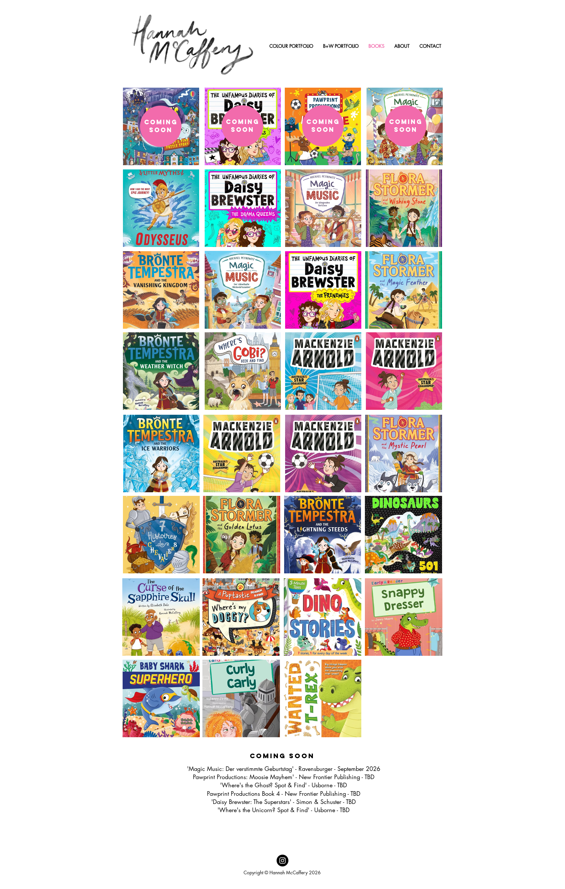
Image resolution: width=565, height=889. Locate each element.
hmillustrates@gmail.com (268, 881)
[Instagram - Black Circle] (282, 860)
